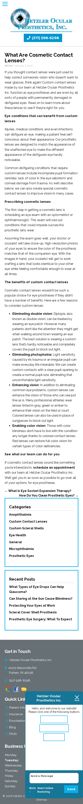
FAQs (13, 734)
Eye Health (17, 535)
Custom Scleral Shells (26, 528)
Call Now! (56, 737)
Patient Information (22, 707)
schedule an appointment (54, 467)
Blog (12, 727)
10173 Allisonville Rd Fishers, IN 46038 (22, 670)
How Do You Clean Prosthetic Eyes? (48, 495)
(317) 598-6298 (45, 38)
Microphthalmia (21, 549)
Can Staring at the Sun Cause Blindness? (40, 598)
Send (71, 789)
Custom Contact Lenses (28, 521)
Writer (9, 65)
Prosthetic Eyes (21, 556)
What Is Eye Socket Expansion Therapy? (38, 491)
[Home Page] (42, 20)
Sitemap (41, 799)
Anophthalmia (20, 514)
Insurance (16, 714)
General (15, 542)
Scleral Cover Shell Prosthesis (33, 612)
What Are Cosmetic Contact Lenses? (39, 57)
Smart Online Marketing (45, 790)
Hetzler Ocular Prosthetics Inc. (30, 660)
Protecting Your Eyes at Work (32, 605)
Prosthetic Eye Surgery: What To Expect (40, 619)
